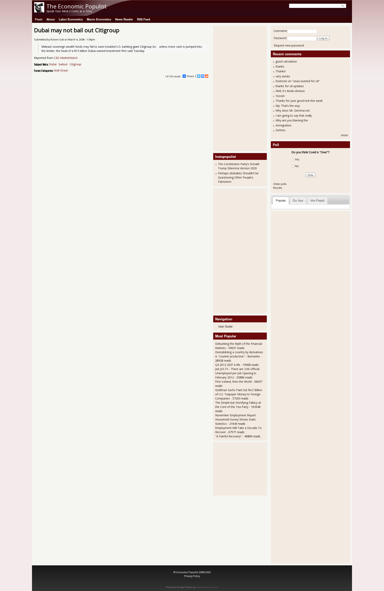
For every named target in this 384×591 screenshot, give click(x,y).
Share (190, 76)
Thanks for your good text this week (299, 101)
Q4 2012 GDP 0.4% (227, 365)
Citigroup (75, 64)
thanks (280, 66)
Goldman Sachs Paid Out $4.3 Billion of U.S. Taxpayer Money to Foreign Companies (238, 394)
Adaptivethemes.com (207, 587)
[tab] (280, 200)
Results (277, 188)
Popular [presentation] (281, 200)
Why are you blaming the (292, 120)
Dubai (53, 64)
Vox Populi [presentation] (317, 200)
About (50, 19)
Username (280, 31)
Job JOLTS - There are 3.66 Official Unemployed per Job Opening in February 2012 (237, 373)
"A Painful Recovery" (228, 436)
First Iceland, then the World (233, 381)
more (344, 135)
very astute (283, 76)
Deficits (280, 130)
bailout (63, 64)
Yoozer (280, 96)
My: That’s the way (288, 106)
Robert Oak (57, 39)
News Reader (124, 19)
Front (38, 19)
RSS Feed (143, 19)
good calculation (286, 61)
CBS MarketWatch (66, 58)
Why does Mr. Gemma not (293, 110)
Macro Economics (99, 19)
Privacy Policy (192, 576)
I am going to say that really (294, 115)
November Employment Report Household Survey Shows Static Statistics (235, 419)
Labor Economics (71, 19)
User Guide (225, 326)
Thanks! (281, 71)
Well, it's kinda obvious (290, 91)
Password (280, 38)
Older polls (280, 184)
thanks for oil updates (290, 86)
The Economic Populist (76, 6)
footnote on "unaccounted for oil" (298, 81)
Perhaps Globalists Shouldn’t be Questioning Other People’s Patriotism (238, 177)
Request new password (289, 45)
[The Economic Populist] (39, 11)
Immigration (283, 125)
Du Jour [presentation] (298, 200)
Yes (297, 159)
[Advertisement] (231, 88)
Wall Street (61, 70)
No (297, 166)
